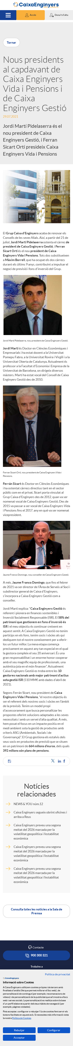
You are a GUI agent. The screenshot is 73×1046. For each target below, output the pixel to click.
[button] (30, 15)
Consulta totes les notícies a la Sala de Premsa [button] (36, 911)
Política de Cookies (21, 1018)
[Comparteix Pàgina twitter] (53, 761)
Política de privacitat (57, 974)
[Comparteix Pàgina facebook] (64, 761)
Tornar (11, 42)
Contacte (38, 947)
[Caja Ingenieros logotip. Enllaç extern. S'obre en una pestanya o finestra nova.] (11, 978)
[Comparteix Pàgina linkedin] (59, 761)
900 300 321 (39, 955)
